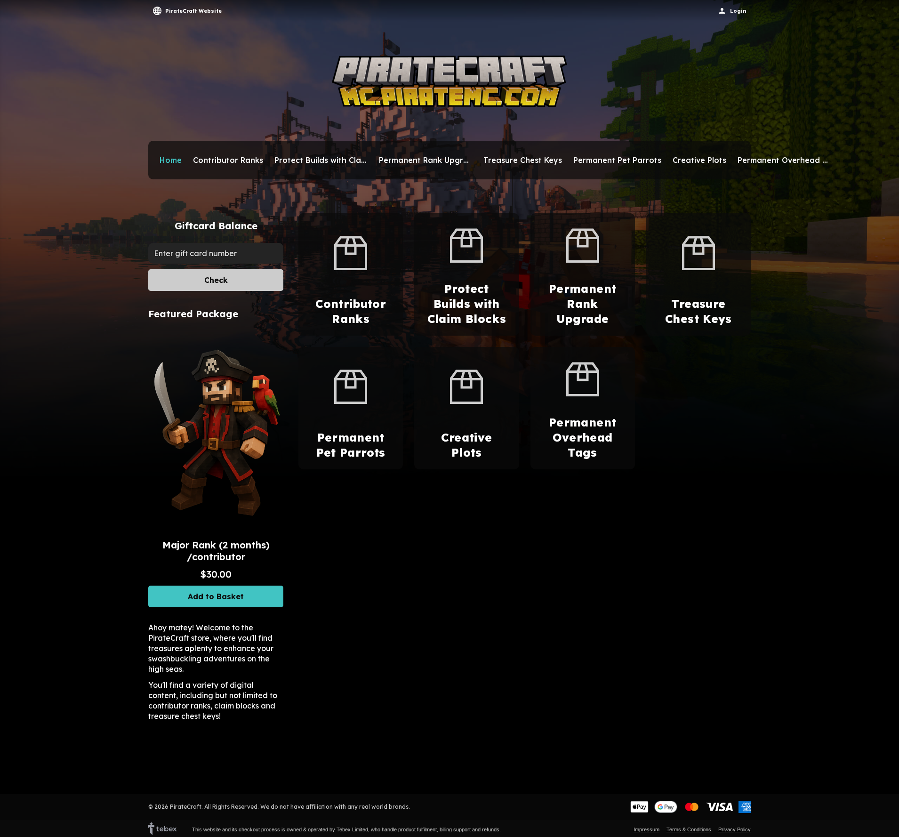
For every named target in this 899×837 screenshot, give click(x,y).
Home (171, 160)
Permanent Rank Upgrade (425, 160)
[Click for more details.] (215, 432)
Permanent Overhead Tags (784, 160)
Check (216, 280)
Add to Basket (216, 596)
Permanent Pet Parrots (617, 160)
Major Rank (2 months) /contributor (216, 551)
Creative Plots (699, 160)
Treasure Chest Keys (522, 160)
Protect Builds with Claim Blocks (321, 160)
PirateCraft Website (193, 11)
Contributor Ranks (228, 160)
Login (738, 11)
